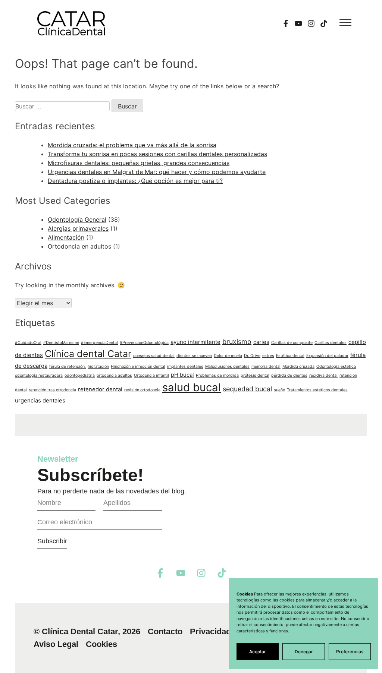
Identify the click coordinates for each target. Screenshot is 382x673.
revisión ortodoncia (142, 390)
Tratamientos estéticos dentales (317, 390)
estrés (268, 355)
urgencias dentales (40, 400)
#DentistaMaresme (61, 342)
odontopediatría (80, 375)
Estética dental (290, 355)
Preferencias (349, 651)
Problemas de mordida (217, 375)
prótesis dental (255, 375)
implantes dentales (185, 366)
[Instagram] (311, 23)
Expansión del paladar (327, 355)
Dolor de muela (228, 355)
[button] (345, 22)
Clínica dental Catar (88, 353)
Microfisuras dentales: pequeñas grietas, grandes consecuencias (138, 163)
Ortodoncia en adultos (79, 246)
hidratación (98, 366)
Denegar (304, 651)
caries (261, 341)
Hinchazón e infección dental (138, 366)
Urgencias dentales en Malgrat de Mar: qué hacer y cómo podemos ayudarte (157, 172)
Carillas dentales (330, 342)
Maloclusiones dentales (227, 366)
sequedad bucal (247, 389)
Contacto (165, 631)
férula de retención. (67, 366)
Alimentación (66, 237)
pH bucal (182, 374)
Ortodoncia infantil (151, 375)
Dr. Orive (252, 355)
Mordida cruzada (298, 366)
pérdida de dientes (289, 375)
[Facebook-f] (285, 23)
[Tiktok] (324, 23)
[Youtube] (298, 23)
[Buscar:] (63, 106)
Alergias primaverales (78, 228)
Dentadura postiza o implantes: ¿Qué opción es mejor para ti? (135, 180)
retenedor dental (100, 389)
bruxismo (236, 341)
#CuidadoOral (28, 342)
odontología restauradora (39, 375)
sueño (279, 390)
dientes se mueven (194, 355)
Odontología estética (336, 366)
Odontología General (77, 219)
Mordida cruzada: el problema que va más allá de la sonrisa (132, 145)
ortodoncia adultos (114, 375)
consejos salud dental (154, 355)
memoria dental (266, 366)
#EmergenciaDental (99, 342)
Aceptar (257, 651)
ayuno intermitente (195, 341)
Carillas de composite (292, 342)
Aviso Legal (56, 644)
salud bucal (191, 387)
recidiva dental (323, 375)
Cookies (101, 644)
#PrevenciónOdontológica (144, 342)
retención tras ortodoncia (52, 390)
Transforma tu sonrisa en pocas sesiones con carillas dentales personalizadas (157, 154)
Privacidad (210, 631)
